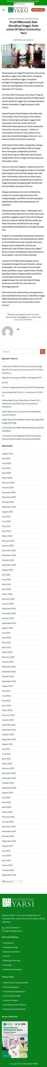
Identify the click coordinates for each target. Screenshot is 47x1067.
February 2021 (8, 768)
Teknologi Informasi (11, 960)
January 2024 (8, 603)
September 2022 (9, 681)
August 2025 (7, 511)
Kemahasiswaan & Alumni (14, 1004)
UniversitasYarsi (32, 18)
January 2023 (8, 662)
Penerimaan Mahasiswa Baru (15, 982)
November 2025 (9, 497)
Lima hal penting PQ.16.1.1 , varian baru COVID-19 (22, 394)
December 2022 (9, 666)
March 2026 (7, 478)
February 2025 (8, 541)
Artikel (11, 18)
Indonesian (21, 4)
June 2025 (6, 521)
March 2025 (7, 536)
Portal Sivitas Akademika (14, 991)
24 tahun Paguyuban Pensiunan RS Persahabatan (23, 387)
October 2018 (8, 870)
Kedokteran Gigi (10, 947)
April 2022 (6, 705)
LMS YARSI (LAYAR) (12, 996)
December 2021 (9, 725)
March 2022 (7, 710)
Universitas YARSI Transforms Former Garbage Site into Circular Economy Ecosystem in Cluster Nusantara (22, 369)
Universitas (19, 18)
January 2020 (8, 821)
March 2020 (7, 812)
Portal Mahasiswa (11, 987)
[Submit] (42, 351)
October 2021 (8, 734)
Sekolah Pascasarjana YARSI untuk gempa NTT (22, 377)
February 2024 (8, 599)
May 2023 (6, 642)
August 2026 (7, 453)
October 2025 (8, 502)
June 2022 (6, 696)
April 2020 (6, 807)
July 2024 (6, 574)
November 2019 (9, 831)
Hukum (6, 956)
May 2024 (6, 584)
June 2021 (6, 754)
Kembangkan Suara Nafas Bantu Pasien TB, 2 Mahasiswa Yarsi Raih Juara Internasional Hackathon (21, 403)
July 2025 (6, 516)
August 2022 (7, 686)
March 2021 (7, 763)
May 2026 (6, 468)
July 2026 (6, 458)
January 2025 (8, 545)
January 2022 (8, 720)
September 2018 (9, 875)
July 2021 (6, 749)
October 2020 (8, 783)
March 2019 (7, 865)
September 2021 (9, 739)
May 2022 (6, 700)
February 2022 (8, 715)
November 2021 (9, 729)
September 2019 (9, 841)
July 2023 (6, 633)
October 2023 (8, 618)
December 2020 (9, 773)
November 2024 (9, 555)
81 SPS (5, 382)
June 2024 (6, 579)
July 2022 (6, 691)
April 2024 (6, 589)
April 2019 (6, 860)
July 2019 (6, 851)
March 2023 (7, 652)
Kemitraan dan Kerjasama (14, 1009)
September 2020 (9, 788)
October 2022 (8, 676)
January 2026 (8, 487)
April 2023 (6, 647)
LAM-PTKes (27, 320)
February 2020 (8, 816)
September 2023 (9, 623)
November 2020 (9, 778)
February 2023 (8, 657)
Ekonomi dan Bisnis (11, 951)
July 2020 (6, 797)
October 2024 (8, 560)
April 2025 (6, 531)
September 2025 (9, 507)
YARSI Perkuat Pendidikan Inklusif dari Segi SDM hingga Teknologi (23, 421)
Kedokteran (8, 943)
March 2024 (7, 594)
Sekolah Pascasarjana (12, 969)
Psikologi (7, 965)
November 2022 (9, 671)
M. (33, 40)
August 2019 (7, 846)
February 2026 (8, 482)
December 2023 (9, 608)
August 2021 (7, 744)
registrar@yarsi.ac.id (13, 931)
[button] (3, 10)
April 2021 (6, 758)
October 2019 (8, 836)
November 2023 (9, 613)
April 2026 (6, 473)
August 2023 (7, 628)
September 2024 (9, 565)
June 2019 (6, 855)
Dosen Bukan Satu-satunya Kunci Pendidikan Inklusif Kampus (21, 413)
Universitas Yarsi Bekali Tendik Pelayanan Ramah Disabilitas (23, 429)
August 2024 (7, 570)
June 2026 (6, 463)
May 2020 (6, 802)
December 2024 (9, 550)
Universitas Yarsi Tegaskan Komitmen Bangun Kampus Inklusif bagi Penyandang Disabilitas (21, 437)
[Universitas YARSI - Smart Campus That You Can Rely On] (18, 10)
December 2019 (9, 826)
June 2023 (6, 637)
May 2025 (6, 526)
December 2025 (9, 492)
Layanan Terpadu (10, 1000)
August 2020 (7, 792)
